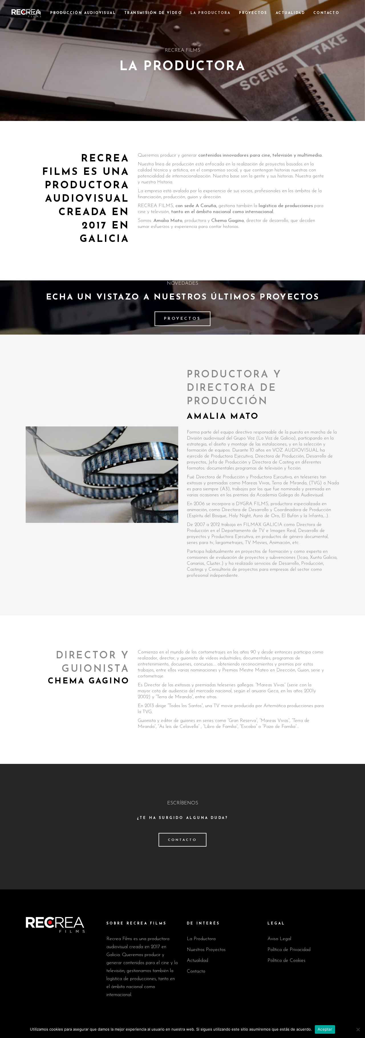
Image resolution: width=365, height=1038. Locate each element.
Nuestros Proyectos (206, 949)
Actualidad (197, 960)
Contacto (196, 971)
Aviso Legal (279, 938)
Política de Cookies (286, 960)
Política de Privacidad (289, 949)
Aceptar (325, 1029)
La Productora (201, 938)
